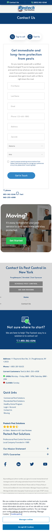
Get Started (16, 240)
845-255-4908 (33, 371)
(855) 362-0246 (40, 2)
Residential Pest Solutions (14, 401)
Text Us (36, 36)
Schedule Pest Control (26, 283)
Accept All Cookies (26, 527)
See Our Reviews (26, 289)
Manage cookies (26, 519)
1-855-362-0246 (27, 340)
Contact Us (14, 2)
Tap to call (20, 36)
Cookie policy (16, 514)
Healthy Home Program (13, 404)
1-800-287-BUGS (16, 366)
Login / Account (10, 407)
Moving (7, 413)
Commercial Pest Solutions (14, 398)
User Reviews (25, 430)
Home (26, 297)
